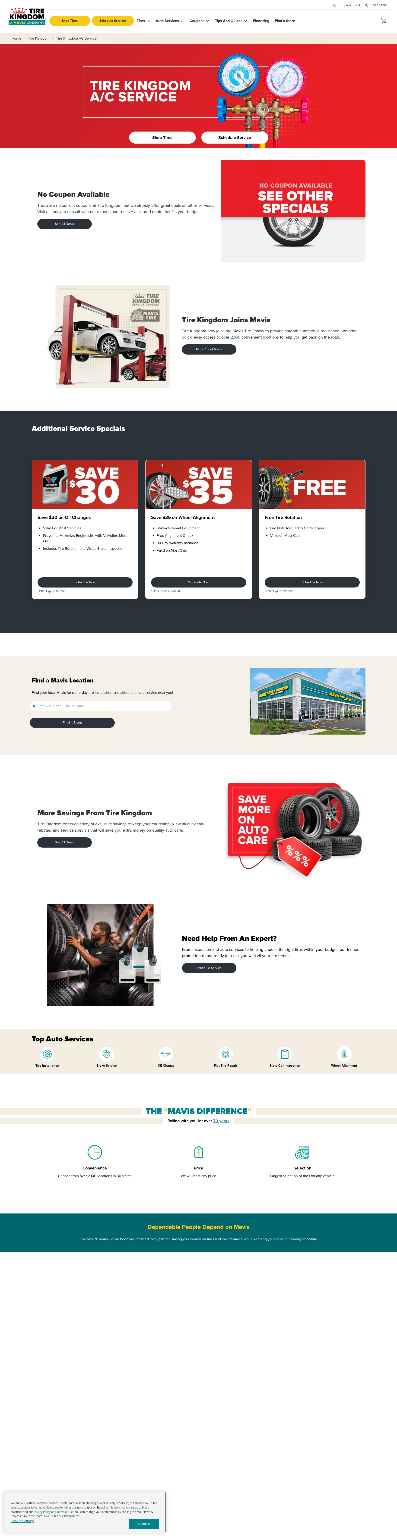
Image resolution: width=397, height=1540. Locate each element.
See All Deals (64, 224)
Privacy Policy (42, 1512)
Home (16, 38)
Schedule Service (209, 968)
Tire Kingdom (39, 38)
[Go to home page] (27, 16)
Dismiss (144, 1524)
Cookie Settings (22, 1521)
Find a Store (72, 722)
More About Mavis (209, 349)
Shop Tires (70, 21)
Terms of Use (65, 1512)
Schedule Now (85, 582)
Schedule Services (113, 21)
